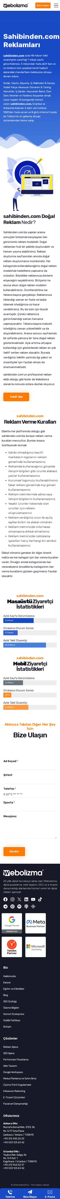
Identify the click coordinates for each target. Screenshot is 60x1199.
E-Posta (50, 1197)
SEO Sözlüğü (10, 1001)
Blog (5, 995)
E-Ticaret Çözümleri (14, 1097)
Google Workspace (13, 1072)
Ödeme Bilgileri (11, 1007)
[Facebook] (5, 899)
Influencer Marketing (14, 1091)
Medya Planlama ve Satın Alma (19, 1078)
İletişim (7, 1026)
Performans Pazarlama (15, 1059)
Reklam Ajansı (10, 1047)
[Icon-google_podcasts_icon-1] (33, 906)
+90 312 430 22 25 (13, 1138)
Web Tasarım (10, 1066)
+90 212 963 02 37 (13, 1164)
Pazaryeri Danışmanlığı (15, 1103)
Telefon (10, 788)
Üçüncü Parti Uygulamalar (17, 1084)
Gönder (14, 851)
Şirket (8, 775)
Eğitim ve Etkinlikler (13, 989)
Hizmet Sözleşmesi (13, 1014)
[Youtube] (33, 899)
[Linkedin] (26, 899)
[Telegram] (5, 906)
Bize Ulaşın (29, 1197)
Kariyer (7, 982)
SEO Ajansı (8, 1053)
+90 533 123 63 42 (13, 1142)
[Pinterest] (12, 906)
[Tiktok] (40, 899)
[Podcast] (26, 906)
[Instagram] (12, 899)
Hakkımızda (9, 976)
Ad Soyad (11, 761)
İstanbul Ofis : (11, 1151)
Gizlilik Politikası (11, 1020)
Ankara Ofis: (10, 1123)
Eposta (9, 802)
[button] (56, 5)
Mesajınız (10, 816)
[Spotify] (19, 906)
